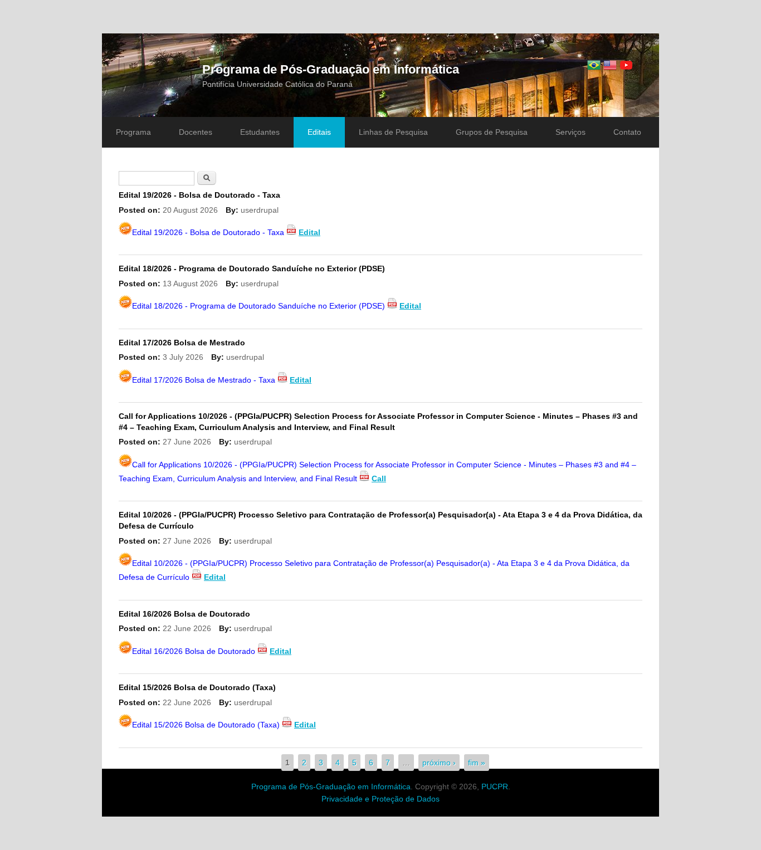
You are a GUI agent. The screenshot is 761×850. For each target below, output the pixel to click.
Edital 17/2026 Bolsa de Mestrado (182, 342)
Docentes (195, 132)
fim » (476, 762)
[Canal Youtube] (626, 65)
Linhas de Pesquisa (393, 132)
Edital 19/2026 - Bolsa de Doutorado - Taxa (199, 194)
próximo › (439, 762)
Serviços (570, 132)
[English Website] (610, 65)
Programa (133, 132)
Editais (319, 132)
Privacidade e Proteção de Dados (380, 798)
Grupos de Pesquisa (492, 132)
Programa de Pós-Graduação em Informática (330, 69)
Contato (627, 132)
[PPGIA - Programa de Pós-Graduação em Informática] (594, 65)
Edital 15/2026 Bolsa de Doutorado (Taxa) (197, 687)
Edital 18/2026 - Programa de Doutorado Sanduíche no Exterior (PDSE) (252, 268)
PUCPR (494, 786)
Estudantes (260, 132)
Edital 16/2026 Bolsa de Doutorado (184, 613)
